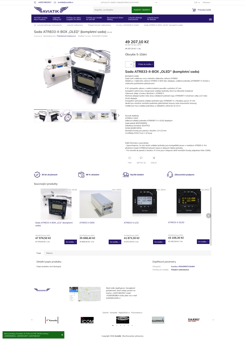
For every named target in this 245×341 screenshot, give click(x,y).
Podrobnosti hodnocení (66, 36)
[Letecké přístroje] (122, 320)
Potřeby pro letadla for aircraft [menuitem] (94, 18)
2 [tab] (116, 325)
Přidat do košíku (144, 64)
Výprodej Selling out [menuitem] (57, 18)
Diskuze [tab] (49, 253)
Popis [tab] (39, 253)
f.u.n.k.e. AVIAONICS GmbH (183, 266)
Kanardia (113, 312)
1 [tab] (113, 325)
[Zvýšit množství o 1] (134, 62)
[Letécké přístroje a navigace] (158, 320)
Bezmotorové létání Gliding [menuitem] (115, 18)
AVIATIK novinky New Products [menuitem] (40, 18)
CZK (196, 2)
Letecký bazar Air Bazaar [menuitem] (153, 18)
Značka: (93, 36)
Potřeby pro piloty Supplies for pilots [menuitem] (73, 18)
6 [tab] (132, 325)
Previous (32, 319)
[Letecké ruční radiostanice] (193, 320)
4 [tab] (124, 325)
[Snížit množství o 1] (134, 65)
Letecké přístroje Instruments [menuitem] (135, 18)
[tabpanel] (51, 320)
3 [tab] (120, 325)
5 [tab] (128, 325)
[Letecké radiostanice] (87, 320)
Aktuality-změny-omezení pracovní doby (120, 2)
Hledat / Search (142, 10)
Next (213, 319)
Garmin (106, 312)
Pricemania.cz (136, 312)
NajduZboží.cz (124, 312)
